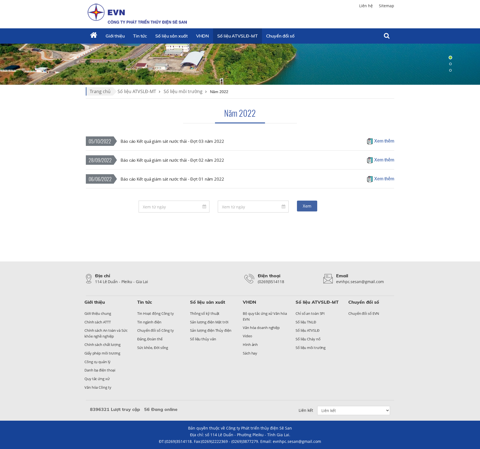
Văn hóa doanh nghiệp (261, 327)
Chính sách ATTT (97, 322)
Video (247, 335)
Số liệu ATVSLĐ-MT (237, 36)
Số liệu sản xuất (171, 36)
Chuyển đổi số (280, 36)
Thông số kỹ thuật (204, 313)
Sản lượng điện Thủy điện (210, 330)
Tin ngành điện (149, 322)
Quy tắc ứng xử (97, 378)
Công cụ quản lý (97, 361)
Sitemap (386, 5)
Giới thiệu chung (97, 313)
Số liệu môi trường (183, 91)
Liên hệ (366, 5)
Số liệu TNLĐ (306, 322)
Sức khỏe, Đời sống (152, 347)
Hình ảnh (250, 344)
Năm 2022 (240, 113)
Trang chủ (100, 91)
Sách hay (250, 353)
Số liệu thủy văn (203, 338)
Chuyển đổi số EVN (363, 313)
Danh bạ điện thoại (99, 370)
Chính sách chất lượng (102, 344)
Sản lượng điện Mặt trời (209, 322)
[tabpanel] (240, 64)
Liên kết (306, 410)
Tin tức (140, 36)
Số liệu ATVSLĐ (307, 330)
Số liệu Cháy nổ (308, 338)
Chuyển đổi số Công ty (155, 330)
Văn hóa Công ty (97, 387)
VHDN (202, 36)
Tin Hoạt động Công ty (155, 313)
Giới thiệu (115, 36)
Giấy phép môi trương (102, 353)
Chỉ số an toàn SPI (310, 313)
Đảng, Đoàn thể (149, 338)
